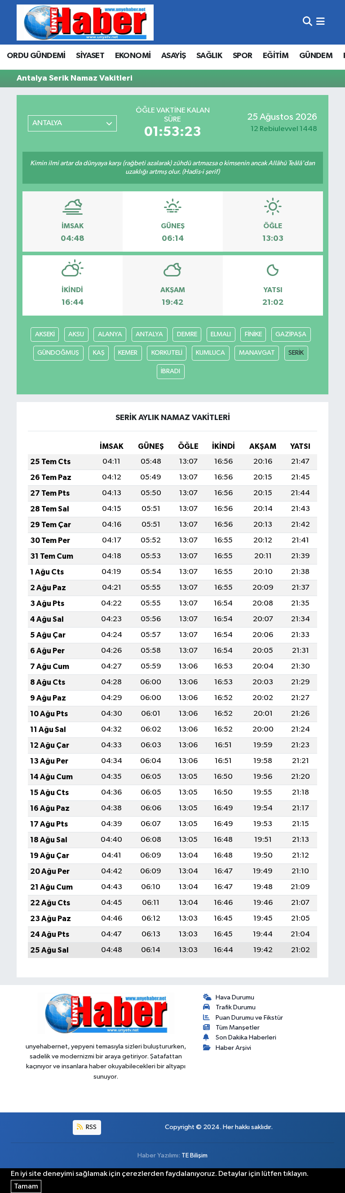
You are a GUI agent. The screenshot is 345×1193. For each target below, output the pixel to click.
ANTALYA (149, 334)
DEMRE (187, 334)
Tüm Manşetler (238, 1027)
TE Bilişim (194, 1155)
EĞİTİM (275, 56)
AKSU (76, 334)
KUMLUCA (210, 352)
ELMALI (221, 334)
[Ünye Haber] (85, 22)
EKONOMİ (133, 56)
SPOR (242, 56)
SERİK (296, 352)
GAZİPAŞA (290, 334)
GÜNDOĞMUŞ (58, 352)
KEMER (127, 352)
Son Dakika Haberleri (246, 1037)
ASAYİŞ (173, 56)
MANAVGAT (257, 352)
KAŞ (99, 352)
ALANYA (110, 334)
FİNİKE (253, 334)
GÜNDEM (315, 56)
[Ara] (307, 22)
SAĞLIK (209, 56)
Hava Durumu (235, 997)
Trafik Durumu (236, 1007)
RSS (90, 1127)
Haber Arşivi (233, 1047)
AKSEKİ (45, 334)
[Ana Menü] (320, 22)
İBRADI (170, 371)
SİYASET (90, 56)
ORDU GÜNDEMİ (36, 56)
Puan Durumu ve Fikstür (249, 1017)
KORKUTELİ (166, 352)
